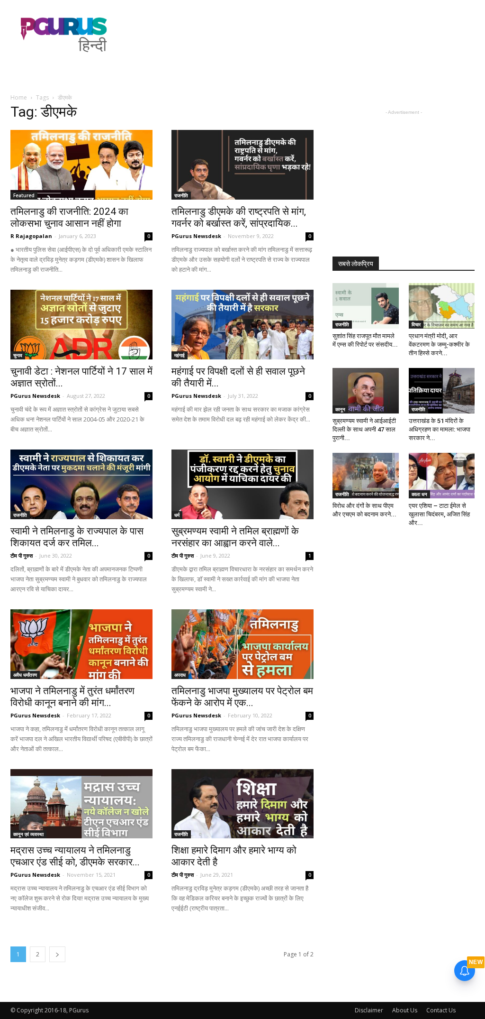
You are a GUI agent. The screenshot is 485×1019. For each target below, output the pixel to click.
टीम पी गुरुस (21, 555)
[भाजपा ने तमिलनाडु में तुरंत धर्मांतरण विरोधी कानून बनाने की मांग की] (81, 644)
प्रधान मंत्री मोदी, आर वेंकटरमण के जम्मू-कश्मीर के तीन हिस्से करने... (439, 344)
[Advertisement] (302, 34)
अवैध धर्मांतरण (25, 674)
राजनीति (181, 195)
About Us (404, 1010)
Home (18, 97)
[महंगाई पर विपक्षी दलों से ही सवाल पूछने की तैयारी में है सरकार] (242, 324)
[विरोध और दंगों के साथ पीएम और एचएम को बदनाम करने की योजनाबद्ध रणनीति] (365, 475)
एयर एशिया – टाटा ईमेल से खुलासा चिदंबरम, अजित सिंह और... (439, 514)
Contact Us (441, 1010)
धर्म (177, 515)
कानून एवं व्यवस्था (28, 834)
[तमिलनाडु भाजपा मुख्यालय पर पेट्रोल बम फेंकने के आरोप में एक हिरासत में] (242, 644)
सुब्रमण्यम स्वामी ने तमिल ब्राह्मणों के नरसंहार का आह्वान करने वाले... (235, 537)
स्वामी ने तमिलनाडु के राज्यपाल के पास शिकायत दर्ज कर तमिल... (77, 537)
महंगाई (179, 355)
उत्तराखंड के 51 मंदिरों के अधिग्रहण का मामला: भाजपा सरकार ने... (439, 429)
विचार (416, 324)
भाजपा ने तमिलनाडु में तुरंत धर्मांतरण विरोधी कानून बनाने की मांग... (72, 696)
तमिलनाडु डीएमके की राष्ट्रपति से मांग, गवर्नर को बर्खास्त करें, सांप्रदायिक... (238, 217)
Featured (24, 195)
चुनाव (17, 355)
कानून (340, 409)
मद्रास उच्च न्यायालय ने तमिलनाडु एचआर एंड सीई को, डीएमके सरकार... (75, 856)
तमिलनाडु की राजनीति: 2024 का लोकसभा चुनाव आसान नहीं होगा (69, 217)
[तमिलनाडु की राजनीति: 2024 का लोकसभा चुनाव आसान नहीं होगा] (81, 165)
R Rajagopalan (31, 235)
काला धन (419, 494)
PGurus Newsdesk (196, 235)
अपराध (180, 674)
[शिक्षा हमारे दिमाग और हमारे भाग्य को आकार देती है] (242, 804)
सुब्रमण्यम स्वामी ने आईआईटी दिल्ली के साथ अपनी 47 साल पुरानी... (364, 429)
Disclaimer (369, 1010)
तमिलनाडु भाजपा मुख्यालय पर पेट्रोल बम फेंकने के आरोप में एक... (242, 696)
